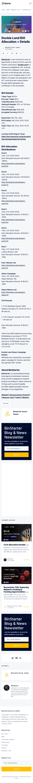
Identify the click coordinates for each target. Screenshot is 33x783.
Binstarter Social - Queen (12, 47)
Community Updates (7, 739)
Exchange (4, 745)
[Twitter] (12, 658)
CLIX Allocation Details (14, 545)
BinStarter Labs (15, 9)
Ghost (29, 776)
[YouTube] (16, 658)
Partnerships (5, 742)
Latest (3, 9)
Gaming (3, 748)
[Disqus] (16, 489)
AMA (8, 9)
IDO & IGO (6, 403)
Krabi (17, 778)
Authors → (5, 666)
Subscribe (16, 454)
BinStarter (10, 559)
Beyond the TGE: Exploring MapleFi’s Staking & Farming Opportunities (16, 589)
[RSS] (20, 658)
